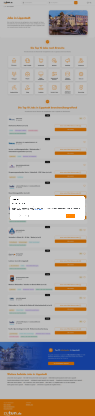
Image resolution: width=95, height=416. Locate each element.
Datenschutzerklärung (38, 209)
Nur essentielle (24, 216)
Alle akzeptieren (70, 216)
